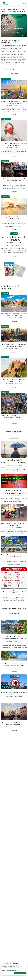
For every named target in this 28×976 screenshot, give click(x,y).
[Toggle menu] (25, 3)
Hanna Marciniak (9, 348)
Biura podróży (5, 196)
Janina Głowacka (6, 32)
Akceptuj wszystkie (20, 972)
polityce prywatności (14, 970)
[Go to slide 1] (22, 35)
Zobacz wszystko (14, 73)
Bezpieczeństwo (6, 79)
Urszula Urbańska (9, 495)
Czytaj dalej (14, 256)
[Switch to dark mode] (23, 3)
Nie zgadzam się (8, 972)
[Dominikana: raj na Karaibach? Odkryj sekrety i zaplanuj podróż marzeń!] (14, 25)
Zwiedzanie (6, 24)
